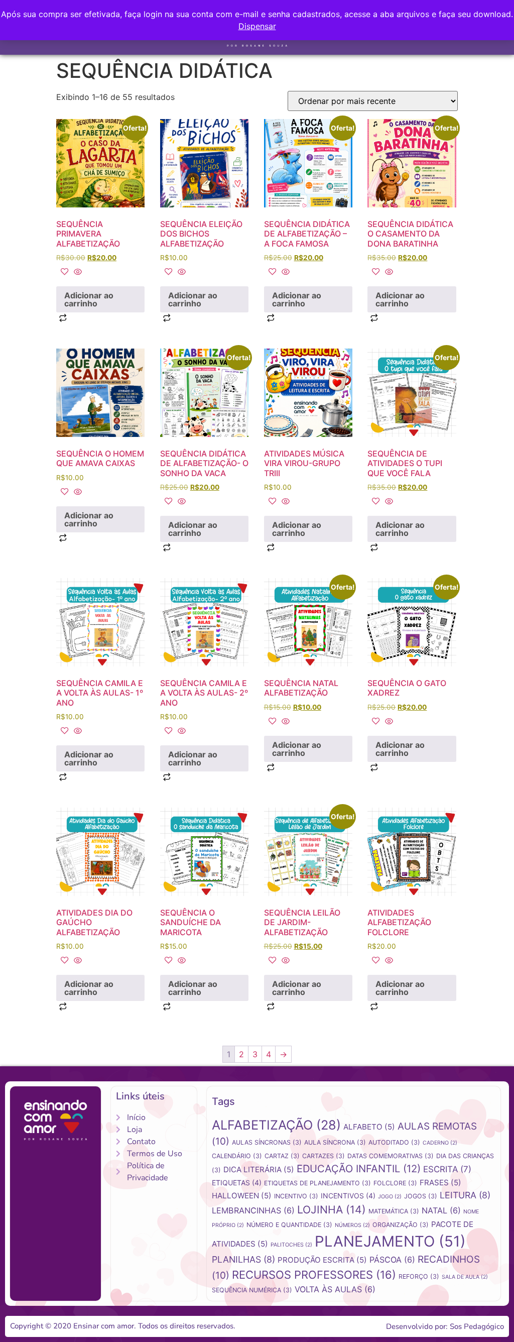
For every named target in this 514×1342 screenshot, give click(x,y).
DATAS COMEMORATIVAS (390, 1156)
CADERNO (440, 1143)
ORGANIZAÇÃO (400, 1224)
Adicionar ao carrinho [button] (88, 299)
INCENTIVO (296, 1196)
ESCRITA (447, 1169)
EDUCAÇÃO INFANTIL (359, 1168)
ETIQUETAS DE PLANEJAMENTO (317, 1183)
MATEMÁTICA (393, 1211)
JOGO (390, 1196)
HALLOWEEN (242, 1195)
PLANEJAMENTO (390, 1241)
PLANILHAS (243, 1259)
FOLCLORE (395, 1183)
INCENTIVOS (348, 1195)
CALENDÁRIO (237, 1156)
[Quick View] (76, 272)
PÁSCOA (392, 1260)
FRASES (440, 1182)
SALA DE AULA (465, 1277)
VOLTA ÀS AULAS (335, 1289)
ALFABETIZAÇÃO (276, 1125)
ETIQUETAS (237, 1182)
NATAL (441, 1210)
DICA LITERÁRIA (258, 1169)
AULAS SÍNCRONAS (267, 1142)
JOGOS (420, 1196)
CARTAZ (282, 1156)
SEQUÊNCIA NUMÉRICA (252, 1290)
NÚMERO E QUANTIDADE (289, 1224)
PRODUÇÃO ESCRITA (322, 1260)
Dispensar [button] (257, 26)
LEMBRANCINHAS (253, 1210)
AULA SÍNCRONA (335, 1142)
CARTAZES (323, 1156)
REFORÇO (419, 1276)
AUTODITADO (394, 1142)
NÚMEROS (352, 1225)
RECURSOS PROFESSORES (314, 1274)
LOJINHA (331, 1209)
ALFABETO (369, 1127)
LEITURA (465, 1195)
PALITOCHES (291, 1245)
